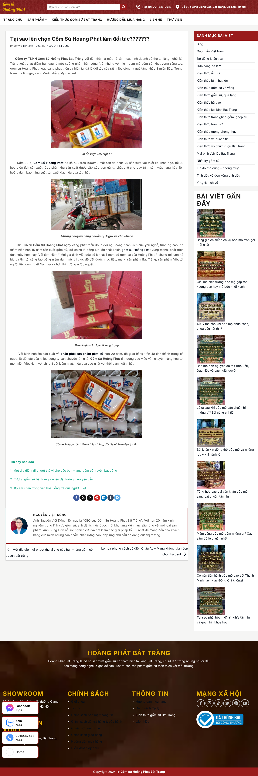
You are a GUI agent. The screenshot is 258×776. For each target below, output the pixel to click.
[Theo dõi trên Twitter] (227, 703)
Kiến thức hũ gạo (209, 102)
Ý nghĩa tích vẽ (207, 183)
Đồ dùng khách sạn (210, 58)
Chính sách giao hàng (86, 735)
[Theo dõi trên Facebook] (201, 703)
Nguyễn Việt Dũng (58, 46)
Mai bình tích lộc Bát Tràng (216, 153)
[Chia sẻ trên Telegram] (117, 498)
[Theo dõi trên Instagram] (209, 703)
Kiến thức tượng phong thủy (216, 131)
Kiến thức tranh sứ (210, 124)
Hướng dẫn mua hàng (126, 20)
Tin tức (76, 708)
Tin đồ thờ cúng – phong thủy (218, 168)
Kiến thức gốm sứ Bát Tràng (77, 20)
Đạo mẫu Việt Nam (210, 51)
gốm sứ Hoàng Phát (136, 250)
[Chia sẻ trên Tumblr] (110, 498)
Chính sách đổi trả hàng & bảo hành (96, 721)
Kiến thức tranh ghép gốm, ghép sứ (222, 117)
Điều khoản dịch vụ (85, 748)
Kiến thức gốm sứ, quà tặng (216, 95)
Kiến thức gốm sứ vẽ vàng (215, 88)
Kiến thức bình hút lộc (212, 80)
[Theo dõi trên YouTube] (245, 703)
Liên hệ (156, 20)
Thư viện (174, 20)
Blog (200, 44)
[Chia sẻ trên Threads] (90, 498)
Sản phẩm (35, 20)
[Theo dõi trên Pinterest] (236, 703)
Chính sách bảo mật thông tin (92, 715)
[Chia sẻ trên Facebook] (76, 498)
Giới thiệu (78, 701)
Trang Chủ (12, 20)
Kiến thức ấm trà (208, 73)
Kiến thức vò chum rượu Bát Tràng (221, 146)
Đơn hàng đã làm (209, 66)
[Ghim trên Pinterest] (97, 498)
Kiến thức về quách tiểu (213, 139)
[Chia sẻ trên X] (83, 498)
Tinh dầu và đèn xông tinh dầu (218, 175)
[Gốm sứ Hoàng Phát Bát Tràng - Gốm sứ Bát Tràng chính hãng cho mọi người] (22, 7)
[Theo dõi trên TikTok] (218, 703)
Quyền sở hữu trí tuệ (85, 728)
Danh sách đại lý (147, 708)
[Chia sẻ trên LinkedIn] (104, 498)
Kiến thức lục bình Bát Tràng (217, 110)
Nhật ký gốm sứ (208, 161)
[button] (124, 7)
